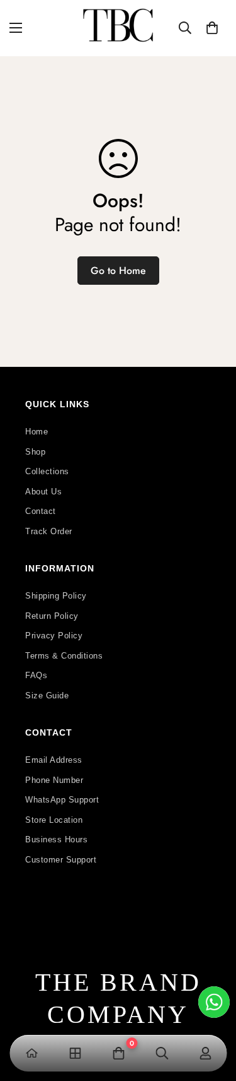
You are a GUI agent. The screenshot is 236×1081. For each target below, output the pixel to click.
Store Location (53, 820)
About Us (43, 491)
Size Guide (47, 695)
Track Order (48, 531)
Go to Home (118, 270)
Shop (35, 452)
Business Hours (56, 839)
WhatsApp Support (62, 799)
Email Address (53, 760)
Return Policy (52, 616)
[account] (205, 1053)
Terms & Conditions (64, 655)
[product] (31, 1053)
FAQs (36, 675)
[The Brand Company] (118, 28)
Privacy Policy (53, 635)
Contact (40, 511)
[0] (212, 27)
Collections (47, 471)
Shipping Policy (56, 595)
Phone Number (54, 780)
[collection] (74, 1053)
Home (36, 431)
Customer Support (60, 859)
